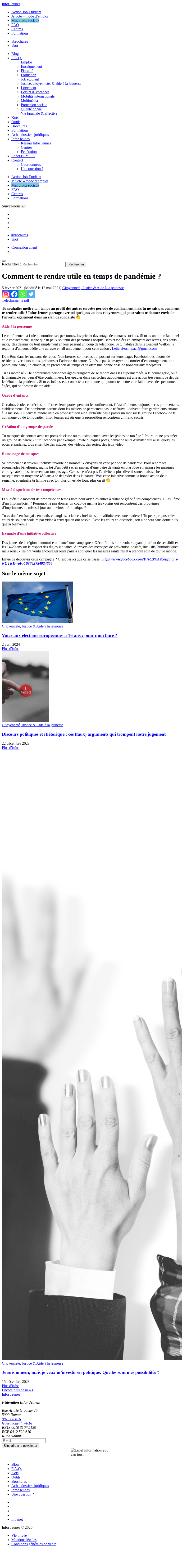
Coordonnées (31, 164)
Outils (15, 122)
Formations (19, 33)
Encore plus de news (17, 1390)
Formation (28, 75)
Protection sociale (34, 105)
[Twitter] (31, 294)
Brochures (19, 126)
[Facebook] (14, 294)
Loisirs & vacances (35, 92)
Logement (28, 88)
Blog (15, 54)
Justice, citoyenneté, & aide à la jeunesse (51, 83)
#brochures (19, 41)
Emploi (26, 62)
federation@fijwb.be (17, 1423)
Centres (17, 29)
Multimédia (29, 101)
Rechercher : (11, 264)
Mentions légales (23, 1540)
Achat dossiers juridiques (30, 135)
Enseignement (31, 66)
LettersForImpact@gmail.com (134, 348)
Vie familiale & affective (39, 113)
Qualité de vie (31, 109)
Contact (17, 160)
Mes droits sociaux (25, 20)
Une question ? (32, 169)
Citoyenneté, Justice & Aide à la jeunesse (93, 288)
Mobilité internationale (38, 96)
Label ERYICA (23, 156)
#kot (14, 46)
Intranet (17, 1519)
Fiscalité (27, 71)
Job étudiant (30, 79)
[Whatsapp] (22, 294)
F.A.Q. (16, 58)
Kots (14, 118)
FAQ (15, 25)
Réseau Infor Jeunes (36, 143)
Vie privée (19, 1535)
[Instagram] (6, 294)
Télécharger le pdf (15, 300)
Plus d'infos (10, 649)
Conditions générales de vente (33, 1544)
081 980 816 (11, 1419)
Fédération (29, 152)
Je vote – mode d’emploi (29, 16)
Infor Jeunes (11, 4)
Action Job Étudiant (26, 12)
